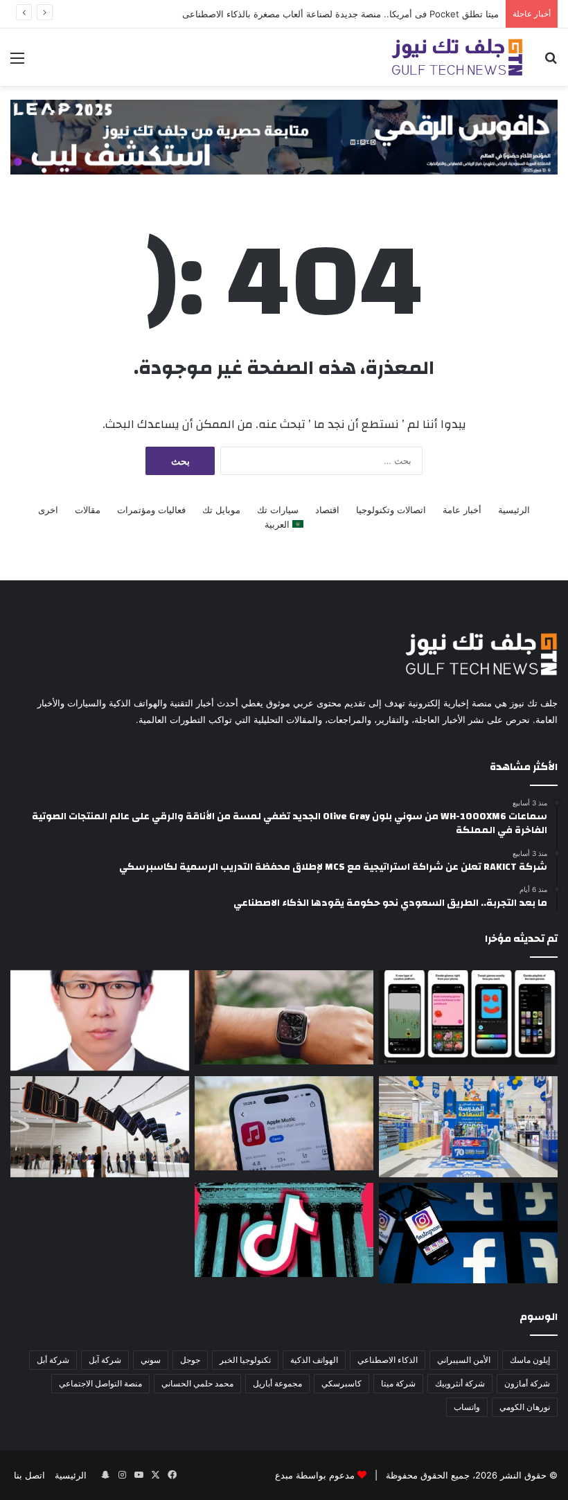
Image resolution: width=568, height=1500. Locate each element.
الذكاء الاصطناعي (387, 1360)
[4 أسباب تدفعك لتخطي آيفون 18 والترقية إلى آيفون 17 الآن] (99, 1126)
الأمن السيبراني (463, 1360)
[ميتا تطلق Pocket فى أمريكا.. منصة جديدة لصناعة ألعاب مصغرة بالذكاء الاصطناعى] (468, 1017)
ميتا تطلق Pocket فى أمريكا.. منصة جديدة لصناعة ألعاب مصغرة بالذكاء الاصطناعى (340, 13)
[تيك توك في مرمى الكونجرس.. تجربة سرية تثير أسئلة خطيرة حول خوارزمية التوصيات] (284, 1230)
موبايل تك (221, 509)
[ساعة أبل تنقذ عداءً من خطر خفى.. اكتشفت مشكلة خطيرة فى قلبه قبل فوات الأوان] (284, 1017)
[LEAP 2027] (284, 135)
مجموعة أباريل (277, 1383)
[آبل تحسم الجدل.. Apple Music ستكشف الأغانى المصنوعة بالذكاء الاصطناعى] (284, 1123)
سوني (151, 1360)
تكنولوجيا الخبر (245, 1360)
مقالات (87, 509)
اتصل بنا (29, 1475)
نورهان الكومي (524, 1407)
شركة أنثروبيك (460, 1383)
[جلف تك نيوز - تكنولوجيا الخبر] (457, 57)
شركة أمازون (527, 1383)
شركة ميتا (398, 1383)
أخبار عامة (462, 509)
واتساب (467, 1407)
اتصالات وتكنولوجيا (391, 509)
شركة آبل (105, 1360)
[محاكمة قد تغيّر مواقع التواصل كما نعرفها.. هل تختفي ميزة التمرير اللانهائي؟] (468, 1233)
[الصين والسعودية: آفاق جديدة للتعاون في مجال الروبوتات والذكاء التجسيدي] (99, 1020)
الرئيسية (514, 509)
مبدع (284, 1475)
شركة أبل (53, 1360)
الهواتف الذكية (314, 1360)
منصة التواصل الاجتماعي (100, 1383)
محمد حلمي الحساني (197, 1383)
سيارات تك (278, 509)
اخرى (48, 509)
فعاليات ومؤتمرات (151, 509)
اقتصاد (327, 509)
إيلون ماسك (530, 1360)
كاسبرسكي (341, 1383)
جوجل (190, 1360)
